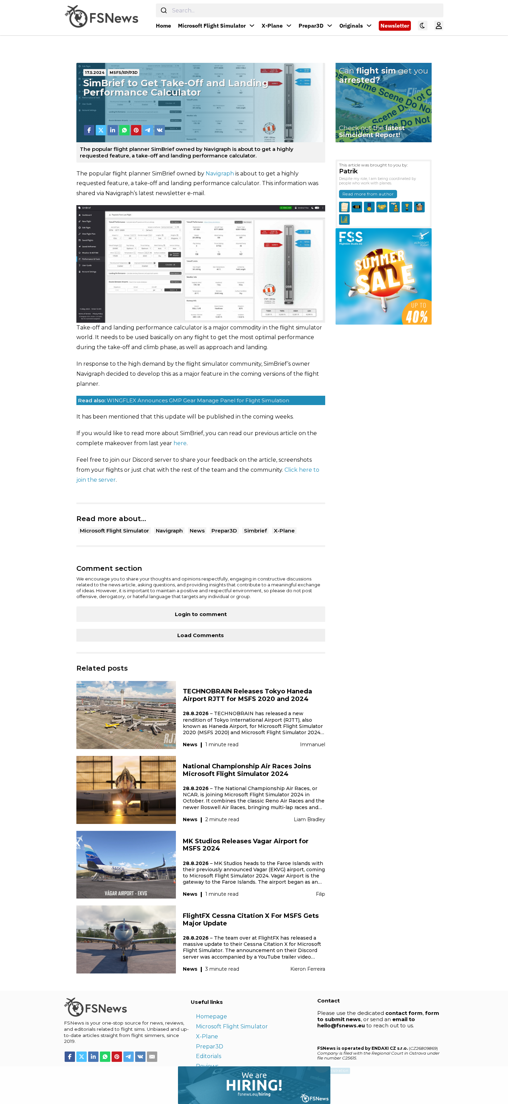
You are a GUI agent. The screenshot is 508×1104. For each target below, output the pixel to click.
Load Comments (200, 635)
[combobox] (299, 10)
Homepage (211, 1016)
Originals (351, 25)
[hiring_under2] (165, 1084)
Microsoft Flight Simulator (212, 25)
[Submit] (164, 10)
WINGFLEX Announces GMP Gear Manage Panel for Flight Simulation (183, 400)
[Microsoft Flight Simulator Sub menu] (252, 25)
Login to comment (201, 614)
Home (163, 25)
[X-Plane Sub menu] (289, 25)
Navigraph (220, 173)
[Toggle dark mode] (422, 25)
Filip (320, 894)
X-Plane (272, 25)
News (197, 530)
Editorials (208, 1056)
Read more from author (368, 193)
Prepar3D (311, 25)
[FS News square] (384, 276)
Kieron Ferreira (307, 969)
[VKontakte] (159, 130)
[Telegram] (148, 130)
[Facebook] (89, 130)
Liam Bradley (309, 819)
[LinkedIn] (112, 130)
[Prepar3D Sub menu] (329, 25)
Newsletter (394, 25)
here (180, 443)
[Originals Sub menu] (369, 25)
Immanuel (312, 744)
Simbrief (255, 530)
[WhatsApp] (124, 130)
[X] (101, 130)
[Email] (152, 1057)
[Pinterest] (136, 130)
